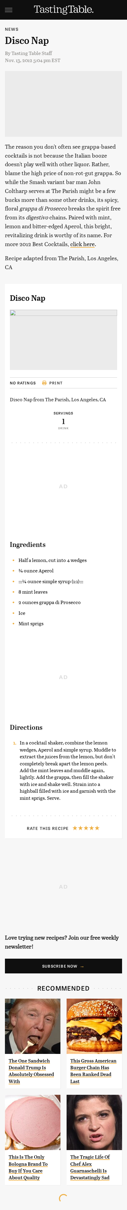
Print (56, 383)
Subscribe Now (60, 966)
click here (82, 244)
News (11, 29)
